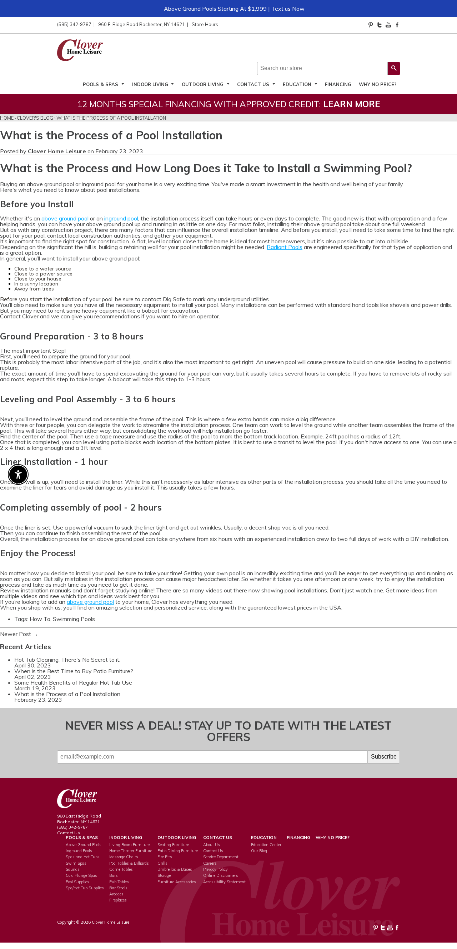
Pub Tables (119, 881)
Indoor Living (151, 84)
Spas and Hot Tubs (83, 856)
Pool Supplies (77, 881)
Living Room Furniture (129, 844)
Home (7, 118)
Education (298, 84)
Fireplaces (118, 900)
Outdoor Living (203, 84)
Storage (164, 875)
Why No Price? (377, 84)
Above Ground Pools (83, 844)
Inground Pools (79, 850)
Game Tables (121, 869)
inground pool (121, 218)
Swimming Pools (74, 618)
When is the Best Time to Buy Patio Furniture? (73, 671)
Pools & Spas (101, 84)
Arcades (116, 893)
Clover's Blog (35, 118)
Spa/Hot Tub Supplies (85, 887)
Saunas (73, 869)
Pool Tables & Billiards (129, 863)
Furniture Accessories (176, 881)
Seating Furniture (173, 844)
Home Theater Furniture (130, 850)
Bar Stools (118, 887)
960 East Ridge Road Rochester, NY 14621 (79, 818)
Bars (113, 875)
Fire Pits (164, 856)
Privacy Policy (215, 869)
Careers (210, 863)
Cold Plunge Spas (81, 875)
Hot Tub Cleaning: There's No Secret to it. (67, 659)
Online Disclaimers (220, 875)
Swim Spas (76, 863)
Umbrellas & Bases (174, 869)
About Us (211, 844)
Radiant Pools (284, 246)
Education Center (266, 844)
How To (40, 618)
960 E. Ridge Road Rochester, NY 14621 (141, 24)
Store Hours (205, 24)
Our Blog (259, 850)
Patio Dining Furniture (177, 850)
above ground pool (65, 218)
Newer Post (15, 633)
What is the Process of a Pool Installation (67, 693)
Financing (338, 84)
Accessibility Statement (224, 881)
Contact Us (254, 84)
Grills (162, 863)
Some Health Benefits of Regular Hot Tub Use (73, 682)
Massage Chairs (123, 856)
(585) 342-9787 (74, 24)
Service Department (220, 856)
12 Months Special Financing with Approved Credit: (228, 104)
